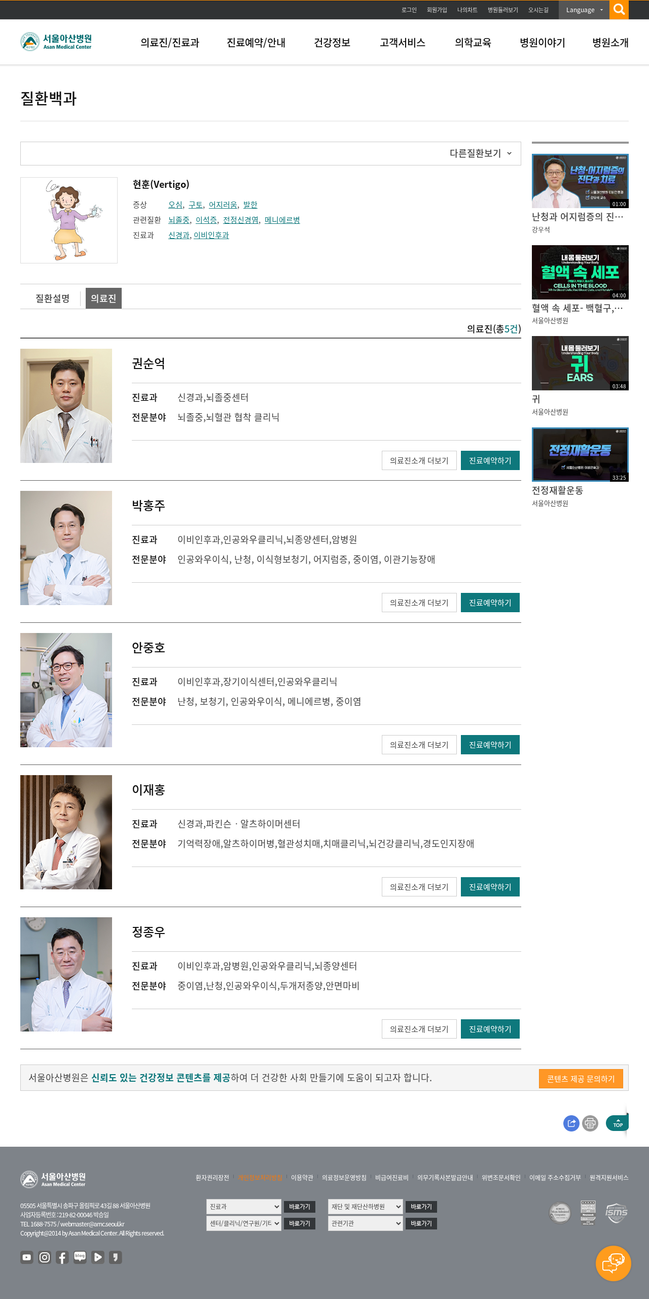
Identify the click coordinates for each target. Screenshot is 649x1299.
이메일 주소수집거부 (555, 1177)
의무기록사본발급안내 (445, 1177)
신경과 (179, 235)
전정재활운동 (558, 490)
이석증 (206, 219)
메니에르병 (282, 219)
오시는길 (538, 10)
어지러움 (223, 204)
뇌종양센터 (307, 539)
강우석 (541, 229)
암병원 (344, 539)
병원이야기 (542, 42)
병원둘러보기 (503, 10)
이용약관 (302, 1177)
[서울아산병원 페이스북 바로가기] (63, 1258)
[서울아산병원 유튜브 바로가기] (27, 1258)
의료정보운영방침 (344, 1177)
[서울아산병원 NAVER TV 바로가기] (98, 1258)
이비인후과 (211, 235)
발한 (250, 204)
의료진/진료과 (169, 42)
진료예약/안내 (256, 42)
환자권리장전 (212, 1177)
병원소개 (610, 42)
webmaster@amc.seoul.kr (92, 1223)
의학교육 (473, 42)
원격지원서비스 (609, 1177)
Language (580, 9)
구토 (196, 204)
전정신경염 (241, 219)
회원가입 (437, 10)
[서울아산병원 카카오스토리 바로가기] (116, 1258)
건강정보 (332, 42)
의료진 (104, 298)
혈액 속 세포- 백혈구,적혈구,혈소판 (580, 308)
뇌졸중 (179, 219)
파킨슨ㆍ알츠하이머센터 (253, 823)
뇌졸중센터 (227, 397)
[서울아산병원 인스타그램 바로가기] (45, 1258)
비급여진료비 (392, 1177)
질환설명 (52, 298)
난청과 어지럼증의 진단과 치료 (580, 216)
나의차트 (467, 10)
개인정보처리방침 (260, 1177)
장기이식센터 (249, 681)
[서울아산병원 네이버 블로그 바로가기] (81, 1258)
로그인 (409, 10)
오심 (175, 204)
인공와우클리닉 (253, 539)
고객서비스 (402, 42)
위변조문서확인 (501, 1177)
